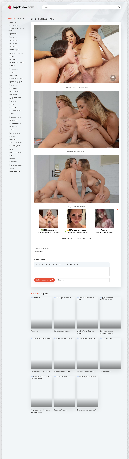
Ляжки (11, 130)
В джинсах (13, 101)
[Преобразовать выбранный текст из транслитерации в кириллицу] (74, 264)
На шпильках (13, 69)
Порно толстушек (15, 165)
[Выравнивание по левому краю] (50, 264)
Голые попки (13, 25)
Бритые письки (14, 133)
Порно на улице (14, 171)
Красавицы (13, 34)
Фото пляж (13, 75)
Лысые (11, 56)
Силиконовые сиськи (16, 62)
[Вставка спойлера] (77, 264)
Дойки (11, 149)
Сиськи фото (13, 40)
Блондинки (13, 37)
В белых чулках (14, 146)
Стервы (12, 72)
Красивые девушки (16, 82)
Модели (12, 158)
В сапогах (12, 107)
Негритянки (13, 162)
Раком (11, 155)
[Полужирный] (36, 264)
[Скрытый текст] (67, 264)
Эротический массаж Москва (16, 29)
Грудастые (13, 88)
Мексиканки (13, 120)
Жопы (11, 168)
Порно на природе (15, 152)
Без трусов (13, 85)
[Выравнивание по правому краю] (56, 264)
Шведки (12, 136)
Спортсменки (13, 43)
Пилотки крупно (14, 91)
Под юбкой (13, 94)
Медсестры (13, 126)
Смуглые (12, 59)
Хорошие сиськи (15, 117)
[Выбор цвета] (64, 264)
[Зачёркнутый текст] (46, 264)
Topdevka (23, 7)
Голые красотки (14, 110)
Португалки (13, 139)
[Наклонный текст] (39, 264)
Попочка (12, 66)
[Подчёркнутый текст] (43, 264)
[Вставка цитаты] (71, 264)
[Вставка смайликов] (60, 264)
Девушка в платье (15, 98)
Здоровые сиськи (15, 142)
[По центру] (53, 264)
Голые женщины (15, 123)
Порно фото (13, 22)
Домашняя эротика (16, 53)
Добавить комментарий (44, 280)
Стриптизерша (14, 50)
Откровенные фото (16, 78)
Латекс (11, 114)
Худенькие (13, 46)
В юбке (12, 104)
